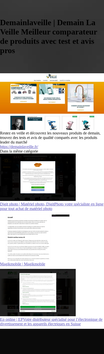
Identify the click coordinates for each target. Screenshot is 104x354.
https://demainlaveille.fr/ (19, 147)
